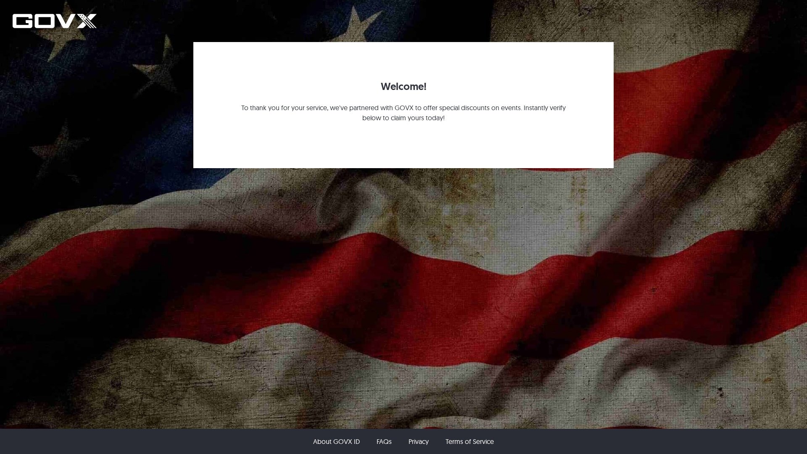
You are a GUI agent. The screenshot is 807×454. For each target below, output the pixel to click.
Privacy (419, 441)
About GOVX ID (336, 441)
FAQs (384, 441)
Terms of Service (470, 441)
